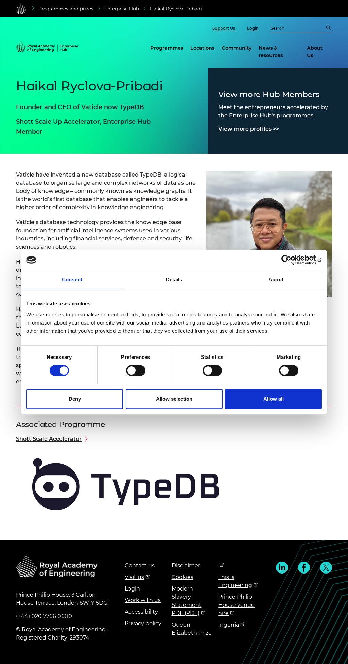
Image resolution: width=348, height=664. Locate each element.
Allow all (273, 399)
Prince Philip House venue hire (236, 605)
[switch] (135, 370)
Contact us (140, 565)
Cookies (182, 577)
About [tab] (275, 279)
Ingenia (228, 624)
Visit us (134, 577)
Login (253, 28)
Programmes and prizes (65, 8)
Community (236, 48)
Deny (75, 399)
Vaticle (25, 174)
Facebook (304, 568)
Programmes (166, 48)
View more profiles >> (248, 129)
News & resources (271, 52)
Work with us (143, 600)
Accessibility (141, 612)
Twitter (326, 568)
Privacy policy (143, 623)
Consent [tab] (72, 279)
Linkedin (282, 568)
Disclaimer (186, 565)
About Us (315, 52)
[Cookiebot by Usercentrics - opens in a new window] (292, 260)
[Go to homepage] (21, 8)
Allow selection (174, 399)
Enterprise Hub (121, 8)
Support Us (223, 28)
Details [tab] (174, 279)
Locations (202, 48)
